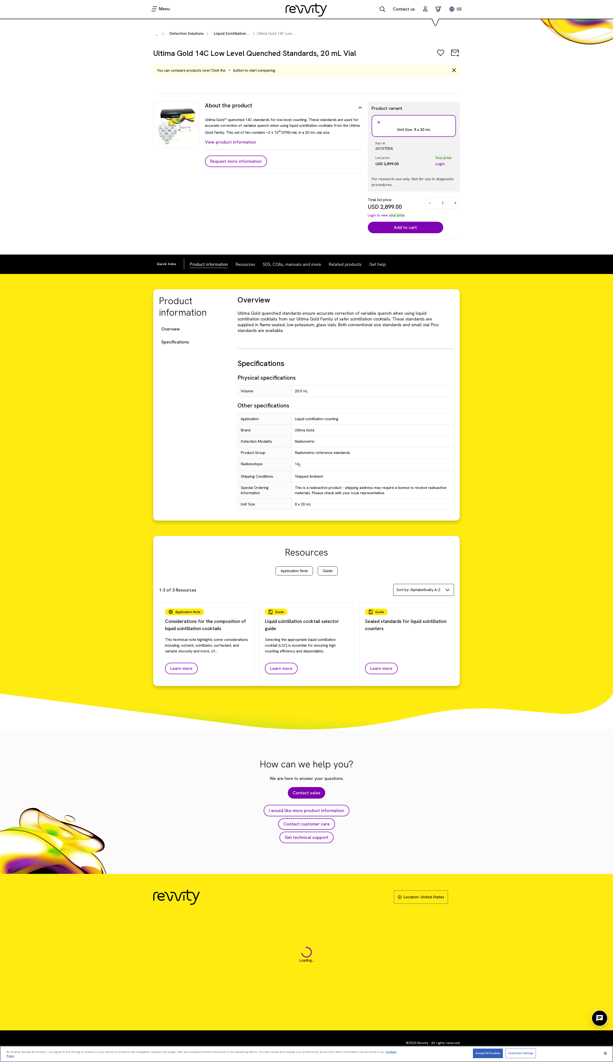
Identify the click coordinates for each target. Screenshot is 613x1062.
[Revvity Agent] (599, 1018)
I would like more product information (306, 810)
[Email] (455, 56)
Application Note (294, 570)
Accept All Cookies (488, 1053)
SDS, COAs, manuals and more (292, 264)
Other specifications (263, 405)
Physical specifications (267, 377)
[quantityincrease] (456, 203)
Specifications (175, 342)
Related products (345, 264)
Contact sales (306, 792)
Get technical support (306, 837)
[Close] (605, 1053)
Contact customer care (307, 824)
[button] (425, 9)
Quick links (166, 264)
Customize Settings (520, 1053)
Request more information (236, 161)
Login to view (378, 215)
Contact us (404, 9)
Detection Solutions (187, 33)
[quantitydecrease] (430, 203)
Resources (245, 264)
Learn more (181, 668)
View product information (230, 142)
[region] (306, 1054)
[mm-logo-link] (306, 9)
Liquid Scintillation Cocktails (239, 33)
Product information (209, 264)
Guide (328, 570)
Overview (170, 329)
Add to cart (405, 227)
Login (440, 163)
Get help (377, 264)
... (157, 34)
